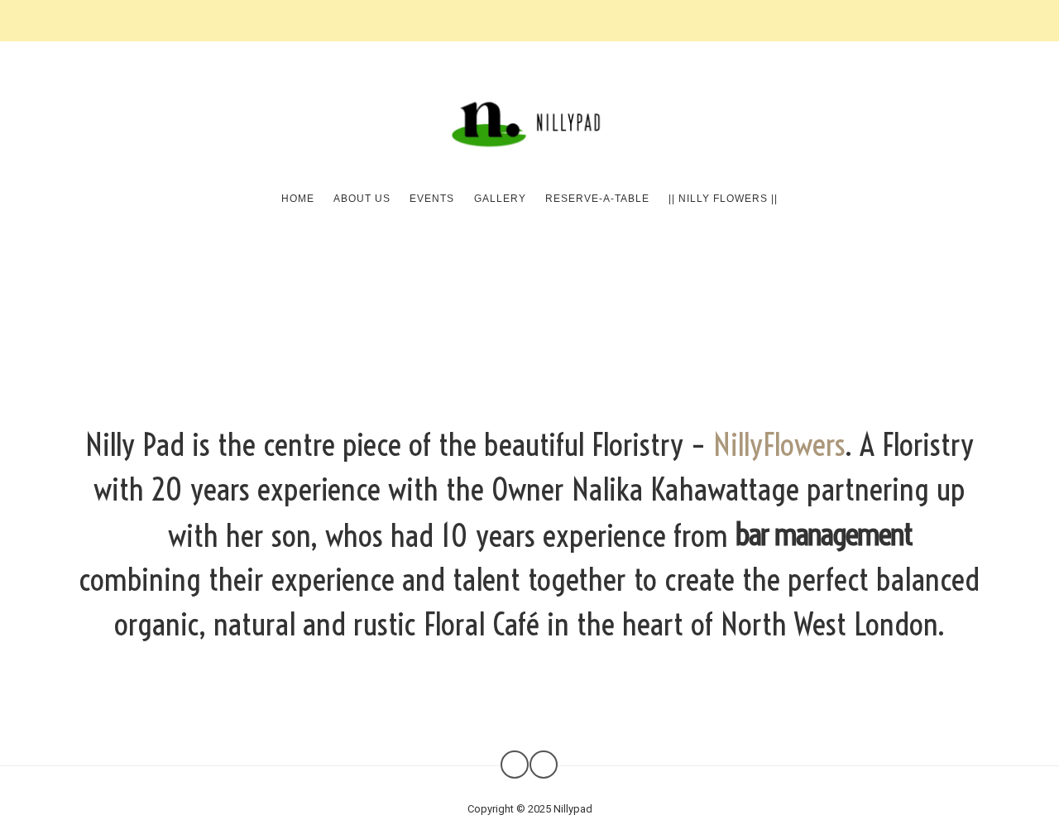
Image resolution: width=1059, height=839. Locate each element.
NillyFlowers (779, 444)
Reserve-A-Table (597, 198)
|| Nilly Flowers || (723, 198)
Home (297, 198)
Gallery (500, 198)
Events (432, 198)
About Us (362, 198)
